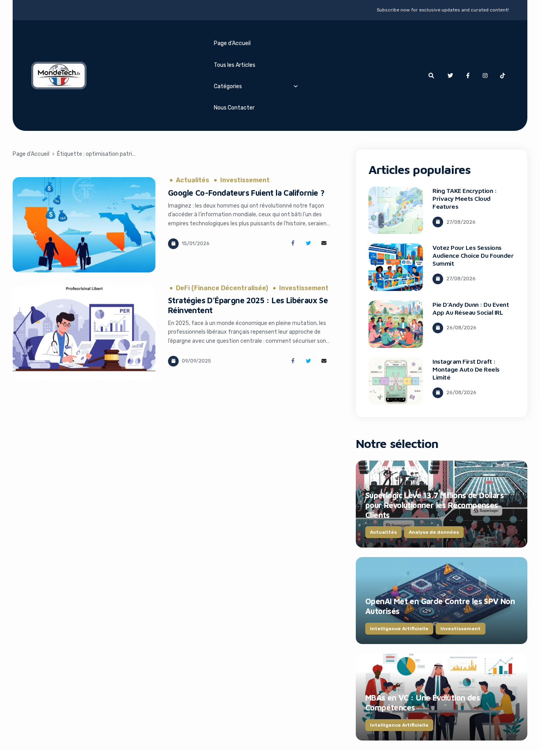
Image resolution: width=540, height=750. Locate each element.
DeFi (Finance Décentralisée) (222, 288)
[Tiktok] (502, 75)
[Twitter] (450, 75)
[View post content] (84, 224)
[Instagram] (485, 75)
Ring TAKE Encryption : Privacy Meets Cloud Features (464, 198)
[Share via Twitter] (308, 243)
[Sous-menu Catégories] (295, 85)
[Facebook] (467, 75)
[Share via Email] (323, 243)
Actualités (192, 180)
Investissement (245, 180)
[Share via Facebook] (292, 243)
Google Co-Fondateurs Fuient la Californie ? (246, 192)
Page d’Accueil (232, 43)
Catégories (228, 86)
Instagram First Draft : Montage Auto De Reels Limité (466, 369)
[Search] (431, 75)
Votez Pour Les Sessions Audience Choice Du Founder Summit (473, 255)
